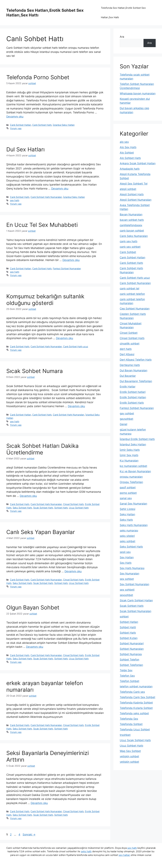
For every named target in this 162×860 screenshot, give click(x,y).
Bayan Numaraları (131, 214)
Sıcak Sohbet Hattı (43, 507)
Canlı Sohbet (128, 252)
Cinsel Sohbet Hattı (73, 504)
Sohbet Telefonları (131, 665)
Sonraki (29, 834)
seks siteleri (127, 535)
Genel (123, 424)
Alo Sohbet (127, 152)
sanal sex (126, 498)
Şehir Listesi (127, 509)
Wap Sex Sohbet (130, 751)
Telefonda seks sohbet (134, 713)
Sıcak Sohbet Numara (34, 371)
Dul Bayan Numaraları (133, 370)
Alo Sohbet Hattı (130, 158)
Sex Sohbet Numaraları (134, 584)
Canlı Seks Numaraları (134, 236)
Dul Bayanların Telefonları (136, 381)
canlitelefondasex (131, 225)
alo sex (124, 141)
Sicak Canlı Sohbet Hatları (136, 600)
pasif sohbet (128, 487)
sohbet (124, 616)
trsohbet (125, 734)
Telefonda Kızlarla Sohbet (136, 708)
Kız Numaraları (129, 460)
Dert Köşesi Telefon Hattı (136, 359)
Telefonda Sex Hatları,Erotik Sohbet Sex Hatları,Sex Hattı (123, 12)
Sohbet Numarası (131, 654)
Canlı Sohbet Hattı (42, 125)
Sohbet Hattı (61, 507)
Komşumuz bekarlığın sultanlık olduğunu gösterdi (45, 299)
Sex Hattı (125, 562)
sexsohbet (126, 595)
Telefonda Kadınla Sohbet (136, 702)
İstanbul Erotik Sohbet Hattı (137, 439)
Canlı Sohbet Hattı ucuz (75, 346)
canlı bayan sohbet (132, 230)
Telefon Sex (127, 675)
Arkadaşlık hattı (130, 168)
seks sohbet (127, 541)
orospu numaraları (131, 476)
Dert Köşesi (127, 354)
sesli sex (125, 552)
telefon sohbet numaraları (136, 686)
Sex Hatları (127, 557)
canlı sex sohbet (130, 246)
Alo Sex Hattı (128, 147)
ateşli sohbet (128, 189)
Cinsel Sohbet (128, 332)
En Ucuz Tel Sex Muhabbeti (42, 224)
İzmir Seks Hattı (130, 449)
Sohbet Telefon (129, 659)
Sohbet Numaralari (132, 643)
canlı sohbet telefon (132, 293)
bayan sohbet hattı (132, 219)
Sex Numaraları (129, 573)
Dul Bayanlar (128, 375)
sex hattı (14, 200)
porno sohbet (128, 492)
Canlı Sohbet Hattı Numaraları (46, 197)
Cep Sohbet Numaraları (135, 308)
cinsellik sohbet (129, 343)
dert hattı (126, 349)
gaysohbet (126, 418)
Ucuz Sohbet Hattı (79, 507)
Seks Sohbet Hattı (22, 507)
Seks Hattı (126, 519)
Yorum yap (16, 128)
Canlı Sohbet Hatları (20, 125)
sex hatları (124, 855)
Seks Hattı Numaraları (134, 525)
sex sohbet (127, 579)
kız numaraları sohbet (133, 466)
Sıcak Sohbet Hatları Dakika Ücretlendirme (42, 449)
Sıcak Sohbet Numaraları (135, 611)
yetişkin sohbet (129, 756)
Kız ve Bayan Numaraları (135, 471)
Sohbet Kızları (128, 638)
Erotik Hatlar (127, 386)
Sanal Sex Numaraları (133, 503)
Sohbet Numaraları (132, 648)
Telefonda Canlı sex (132, 691)
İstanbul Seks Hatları (64, 125)
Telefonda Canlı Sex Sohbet (137, 697)
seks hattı (86, 851)
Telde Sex (126, 670)
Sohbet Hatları (129, 622)
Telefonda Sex (129, 718)
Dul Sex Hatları (25, 149)
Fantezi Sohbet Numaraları (67, 268)
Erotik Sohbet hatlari (133, 392)
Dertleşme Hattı (130, 365)
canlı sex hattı (128, 241)
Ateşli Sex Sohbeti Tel (133, 183)
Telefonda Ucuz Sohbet (135, 729)
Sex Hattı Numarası (132, 568)
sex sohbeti (127, 589)
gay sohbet (127, 413)
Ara (122, 36)
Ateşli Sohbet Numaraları (135, 199)
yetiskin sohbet (129, 761)
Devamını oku (14, 116)
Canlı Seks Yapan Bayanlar (40, 532)
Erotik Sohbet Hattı (132, 402)
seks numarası (129, 530)
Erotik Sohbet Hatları (133, 397)
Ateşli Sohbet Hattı (132, 194)
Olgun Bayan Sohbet (32, 607)
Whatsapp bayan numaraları (138, 93)
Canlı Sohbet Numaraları (135, 283)
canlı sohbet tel (129, 288)
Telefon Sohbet (129, 681)
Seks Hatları (127, 514)
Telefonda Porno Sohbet (37, 77)
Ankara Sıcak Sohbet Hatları (138, 163)
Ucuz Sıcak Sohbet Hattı (135, 740)
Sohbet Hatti (128, 627)
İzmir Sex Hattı (129, 455)
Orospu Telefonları (131, 482)
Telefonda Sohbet (131, 724)
